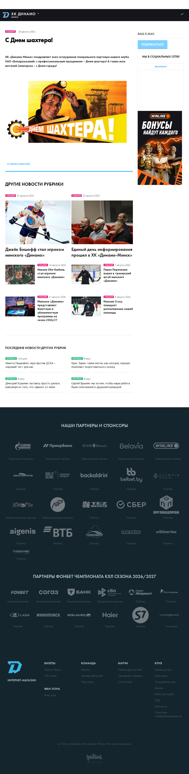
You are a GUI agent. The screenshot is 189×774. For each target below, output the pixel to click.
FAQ (157, 700)
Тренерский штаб (92, 676)
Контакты (161, 706)
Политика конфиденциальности (168, 714)
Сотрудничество (165, 682)
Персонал (87, 682)
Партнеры (161, 676)
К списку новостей (18, 164)
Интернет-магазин (22, 680)
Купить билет (52, 669)
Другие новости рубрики (34, 184)
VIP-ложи (50, 676)
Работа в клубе (164, 694)
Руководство (163, 669)
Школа (159, 688)
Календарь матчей (130, 669)
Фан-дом (50, 695)
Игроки (85, 669)
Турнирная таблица (130, 676)
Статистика (125, 682)
